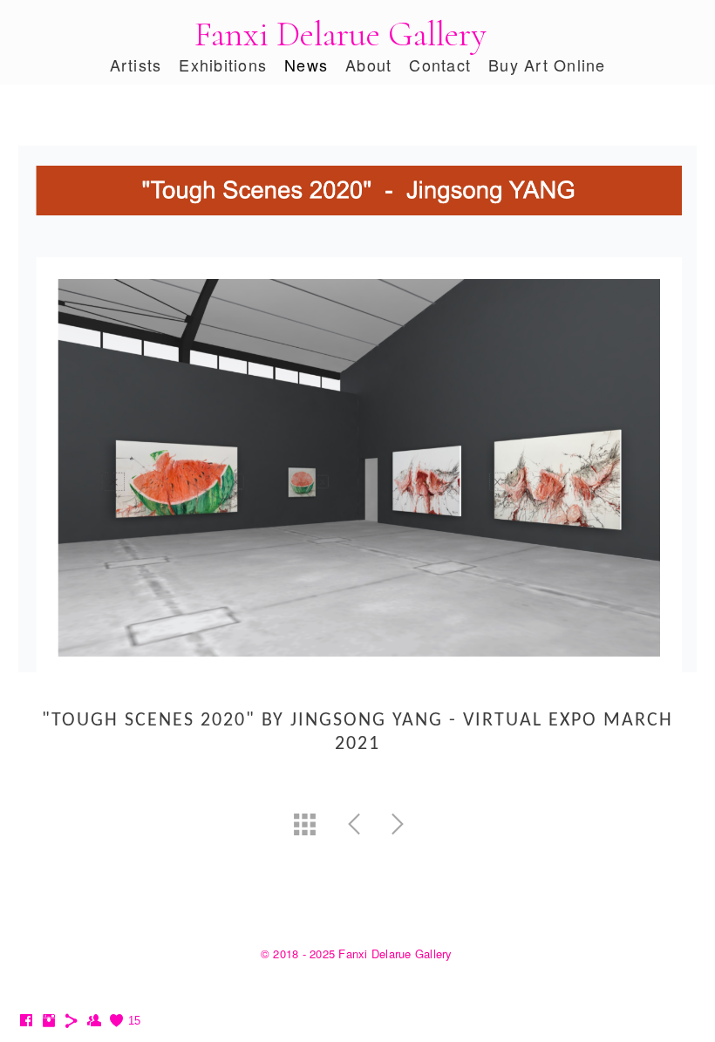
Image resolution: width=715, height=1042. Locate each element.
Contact (440, 64)
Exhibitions (223, 64)
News (306, 64)
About (368, 64)
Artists (136, 64)
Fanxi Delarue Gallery (340, 34)
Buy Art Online (547, 64)
